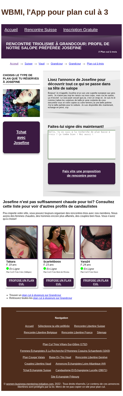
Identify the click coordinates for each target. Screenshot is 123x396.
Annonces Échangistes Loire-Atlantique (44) (81, 363)
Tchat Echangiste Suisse (37, 370)
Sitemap (101, 332)
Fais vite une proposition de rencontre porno (81, 173)
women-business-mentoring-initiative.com (29, 384)
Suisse (29, 63)
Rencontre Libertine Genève (91, 357)
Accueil (11, 29)
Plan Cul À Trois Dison (89, 272)
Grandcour (57, 63)
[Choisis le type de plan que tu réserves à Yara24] (96, 257)
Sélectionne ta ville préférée (54, 326)
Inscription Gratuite (80, 29)
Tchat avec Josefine (21, 137)
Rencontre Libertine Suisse (89, 326)
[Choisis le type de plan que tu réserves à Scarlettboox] (58, 257)
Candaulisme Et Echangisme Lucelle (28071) (81, 370)
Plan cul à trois (95, 63)
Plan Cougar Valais (34, 357)
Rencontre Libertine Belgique (40, 332)
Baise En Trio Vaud (60, 357)
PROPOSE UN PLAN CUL (21, 282)
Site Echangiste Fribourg (65, 376)
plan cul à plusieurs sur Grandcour (41, 295)
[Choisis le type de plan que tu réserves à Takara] (21, 257)
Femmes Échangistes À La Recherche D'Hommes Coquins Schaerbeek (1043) (65, 351)
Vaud (42, 63)
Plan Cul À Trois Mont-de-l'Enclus (56, 272)
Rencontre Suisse (40, 29)
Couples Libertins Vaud (38, 363)
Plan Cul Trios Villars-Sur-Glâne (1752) (65, 344)
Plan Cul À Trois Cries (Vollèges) (19, 272)
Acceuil (14, 63)
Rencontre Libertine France (77, 332)
